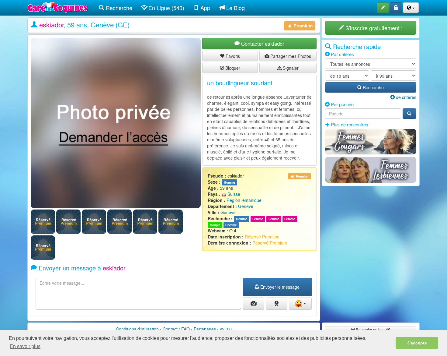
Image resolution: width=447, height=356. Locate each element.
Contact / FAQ (176, 329)
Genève (245, 206)
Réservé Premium (262, 237)
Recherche (118, 8)
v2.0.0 (226, 329)
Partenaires (205, 329)
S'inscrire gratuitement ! (373, 28)
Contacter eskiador (262, 43)
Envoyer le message (279, 287)
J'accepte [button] (417, 342)
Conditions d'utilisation (137, 329)
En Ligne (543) (165, 8)
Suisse (233, 194)
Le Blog (235, 8)
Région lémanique (244, 200)
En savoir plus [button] (25, 346)
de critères (405, 97)
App (204, 8)
